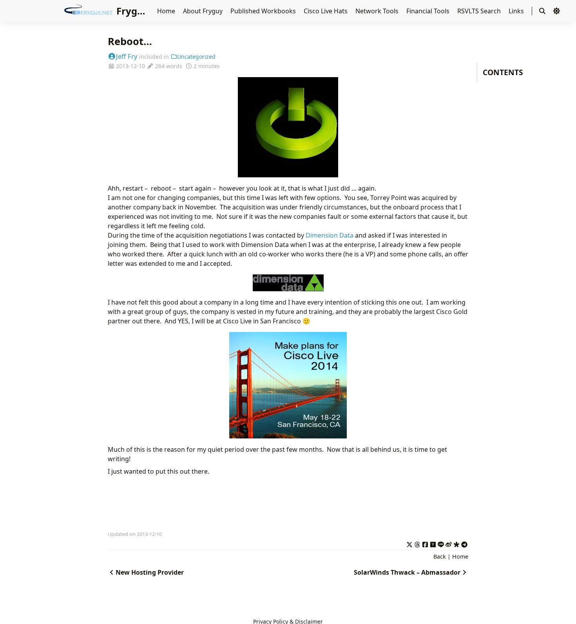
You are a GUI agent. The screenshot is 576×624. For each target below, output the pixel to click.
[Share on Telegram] (464, 543)
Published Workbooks (263, 11)
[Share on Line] (441, 543)
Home (167, 11)
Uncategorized (196, 56)
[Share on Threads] (417, 543)
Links (517, 11)
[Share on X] (409, 543)
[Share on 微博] (449, 543)
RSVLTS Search (479, 11)
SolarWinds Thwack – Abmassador (407, 572)
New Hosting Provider (150, 572)
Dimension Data (329, 235)
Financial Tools (428, 11)
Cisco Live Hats (326, 11)
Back (439, 556)
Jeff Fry (127, 56)
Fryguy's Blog (147, 10)
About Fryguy (203, 11)
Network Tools (377, 11)
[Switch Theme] (556, 11)
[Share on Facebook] (425, 543)
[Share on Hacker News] (433, 543)
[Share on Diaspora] (456, 543)
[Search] (542, 11)
